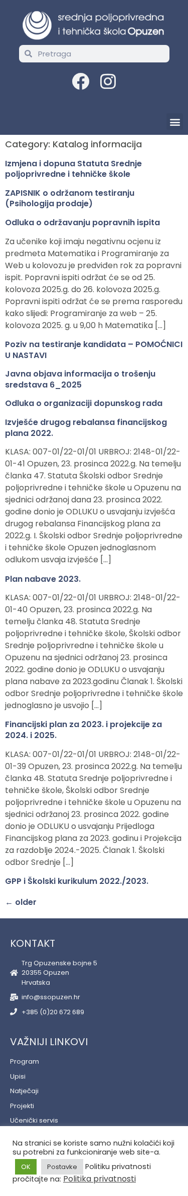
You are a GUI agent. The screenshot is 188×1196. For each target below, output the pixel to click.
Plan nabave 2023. (43, 579)
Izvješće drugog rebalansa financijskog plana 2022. (86, 427)
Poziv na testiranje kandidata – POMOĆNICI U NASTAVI (93, 350)
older (21, 902)
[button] (174, 121)
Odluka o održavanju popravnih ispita (82, 222)
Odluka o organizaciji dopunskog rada (83, 403)
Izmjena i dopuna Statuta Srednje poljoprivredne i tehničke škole (73, 169)
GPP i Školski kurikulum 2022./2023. (76, 881)
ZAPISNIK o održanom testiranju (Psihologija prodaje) (69, 198)
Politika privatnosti (99, 1179)
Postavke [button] (62, 1167)
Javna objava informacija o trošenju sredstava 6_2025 (80, 379)
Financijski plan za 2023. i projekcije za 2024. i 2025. (83, 730)
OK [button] (26, 1167)
